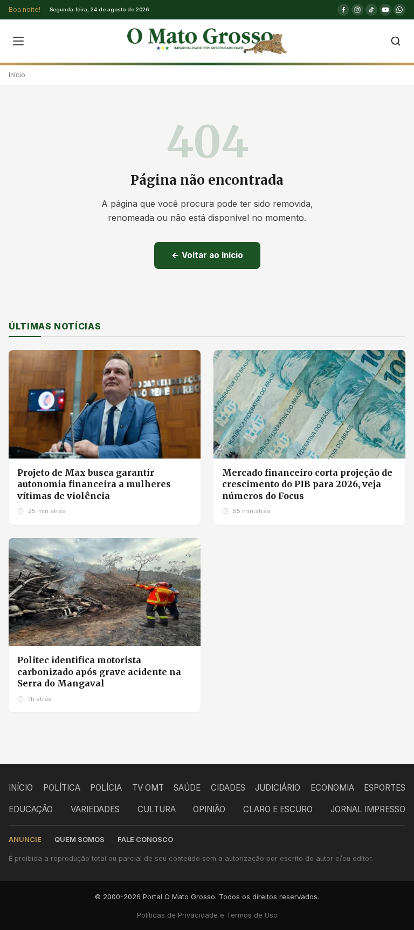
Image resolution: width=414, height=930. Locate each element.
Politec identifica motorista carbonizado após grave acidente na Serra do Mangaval (99, 672)
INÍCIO (21, 788)
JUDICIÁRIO (277, 788)
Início (17, 75)
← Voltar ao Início (207, 255)
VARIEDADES (95, 809)
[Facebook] (343, 10)
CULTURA (156, 809)
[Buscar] (395, 41)
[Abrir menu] (18, 41)
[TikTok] (371, 10)
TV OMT (148, 788)
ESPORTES (384, 788)
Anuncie (25, 839)
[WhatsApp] (399, 10)
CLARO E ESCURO (278, 809)
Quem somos (79, 839)
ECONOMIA (332, 788)
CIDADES (228, 788)
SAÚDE (187, 788)
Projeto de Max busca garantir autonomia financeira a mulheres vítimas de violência (94, 484)
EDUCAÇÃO (31, 809)
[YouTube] (385, 10)
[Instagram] (357, 10)
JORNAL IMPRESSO (367, 809)
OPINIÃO (209, 809)
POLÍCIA (106, 788)
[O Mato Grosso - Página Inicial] (206, 41)
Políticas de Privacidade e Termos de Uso (207, 915)
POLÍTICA (61, 788)
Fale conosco (145, 839)
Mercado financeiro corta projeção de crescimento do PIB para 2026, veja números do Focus (307, 484)
